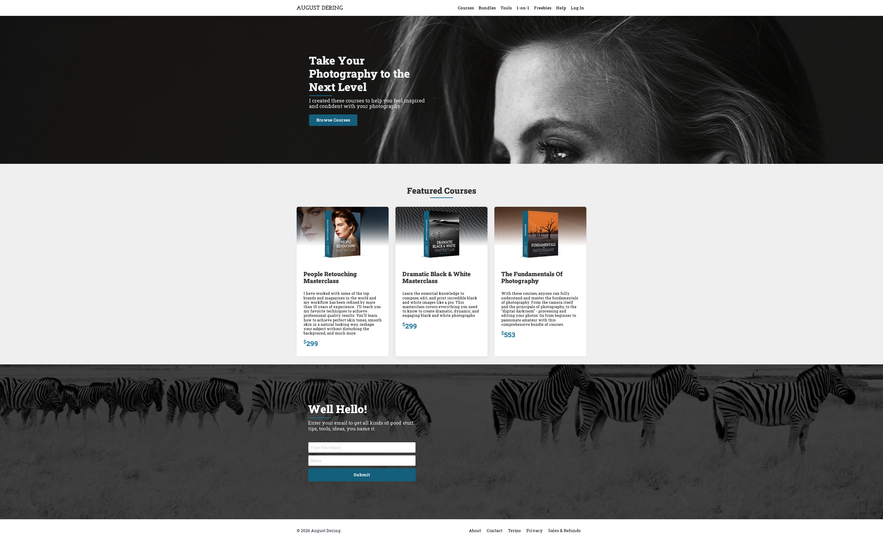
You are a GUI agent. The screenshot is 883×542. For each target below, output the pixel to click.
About (475, 530)
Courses (466, 8)
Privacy (534, 530)
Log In (577, 8)
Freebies (542, 8)
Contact (494, 530)
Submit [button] (362, 474)
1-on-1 (522, 8)
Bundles (487, 8)
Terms (514, 530)
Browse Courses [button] (333, 120)
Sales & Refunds (564, 530)
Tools (506, 8)
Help (561, 8)
